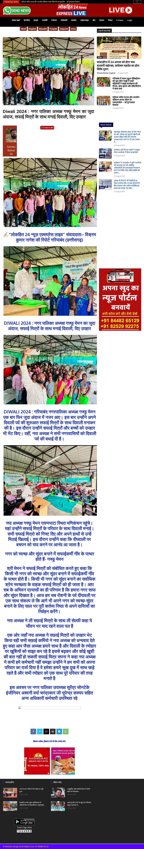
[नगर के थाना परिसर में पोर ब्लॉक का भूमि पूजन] (10, 792)
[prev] (135, 2)
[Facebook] (33, 731)
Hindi (23, 28)
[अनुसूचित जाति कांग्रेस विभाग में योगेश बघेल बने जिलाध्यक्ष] (58, 792)
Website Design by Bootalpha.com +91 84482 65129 (26, 846)
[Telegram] (59, 731)
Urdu (73, 28)
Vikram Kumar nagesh (106, 73)
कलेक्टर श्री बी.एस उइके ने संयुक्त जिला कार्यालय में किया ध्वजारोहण (127, 151)
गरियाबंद (100, 57)
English (32, 28)
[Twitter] (40, 731)
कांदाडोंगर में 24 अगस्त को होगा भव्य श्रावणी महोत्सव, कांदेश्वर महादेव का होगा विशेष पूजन (118, 65)
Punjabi (53, 28)
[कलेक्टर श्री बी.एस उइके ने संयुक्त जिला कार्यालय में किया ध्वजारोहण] (105, 153)
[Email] (46, 731)
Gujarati (64, 28)
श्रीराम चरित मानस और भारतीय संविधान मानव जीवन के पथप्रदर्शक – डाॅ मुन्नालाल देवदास (125, 101)
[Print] (53, 731)
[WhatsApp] (65, 731)
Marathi (43, 28)
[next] (139, 2)
